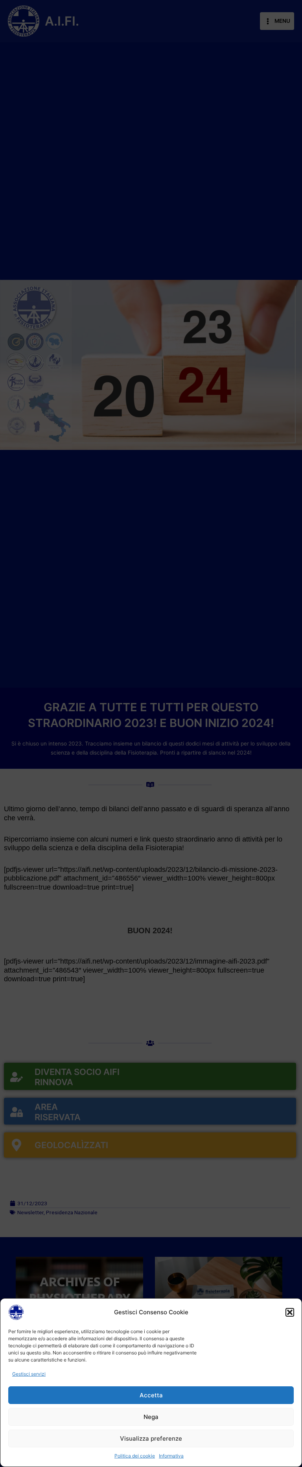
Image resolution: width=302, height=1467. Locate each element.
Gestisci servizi (29, 1374)
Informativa (171, 1456)
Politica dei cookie (134, 1456)
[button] (290, 1312)
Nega (151, 1417)
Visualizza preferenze (151, 1438)
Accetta (151, 1395)
